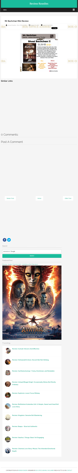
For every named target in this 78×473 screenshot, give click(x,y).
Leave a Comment (48, 25)
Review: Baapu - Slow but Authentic (24, 426)
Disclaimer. (50, 470)
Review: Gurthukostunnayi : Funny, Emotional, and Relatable (33, 371)
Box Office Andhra (41, 470)
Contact (69, 470)
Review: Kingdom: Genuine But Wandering (27, 415)
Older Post (68, 198)
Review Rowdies (39, 3)
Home (39, 198)
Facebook (4, 240)
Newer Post (10, 198)
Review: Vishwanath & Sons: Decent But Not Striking (30, 360)
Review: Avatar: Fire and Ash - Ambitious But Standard (20, 264)
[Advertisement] (39, 106)
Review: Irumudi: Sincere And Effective (25, 349)
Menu (5, 10)
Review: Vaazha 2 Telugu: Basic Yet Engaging (28, 437)
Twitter (9, 240)
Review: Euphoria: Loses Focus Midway (26, 393)
